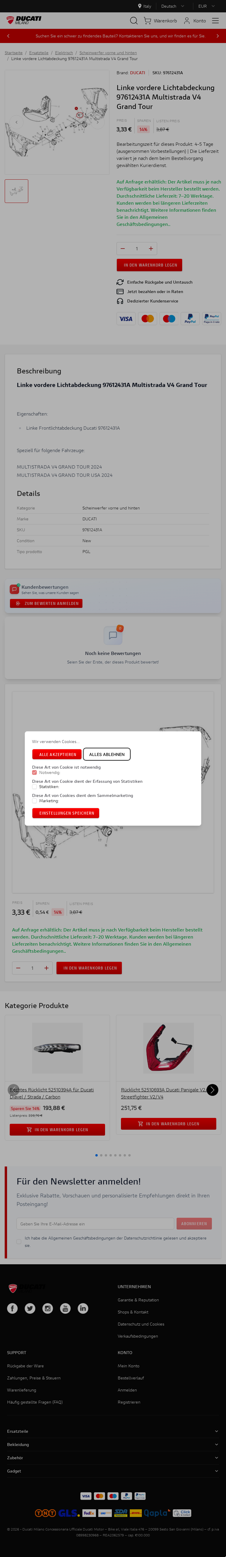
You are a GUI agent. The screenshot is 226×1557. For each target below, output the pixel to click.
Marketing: (49, 801)
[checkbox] (34, 772)
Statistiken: (49, 787)
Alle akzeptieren (58, 754)
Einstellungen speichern (66, 813)
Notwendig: (50, 773)
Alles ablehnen (106, 754)
